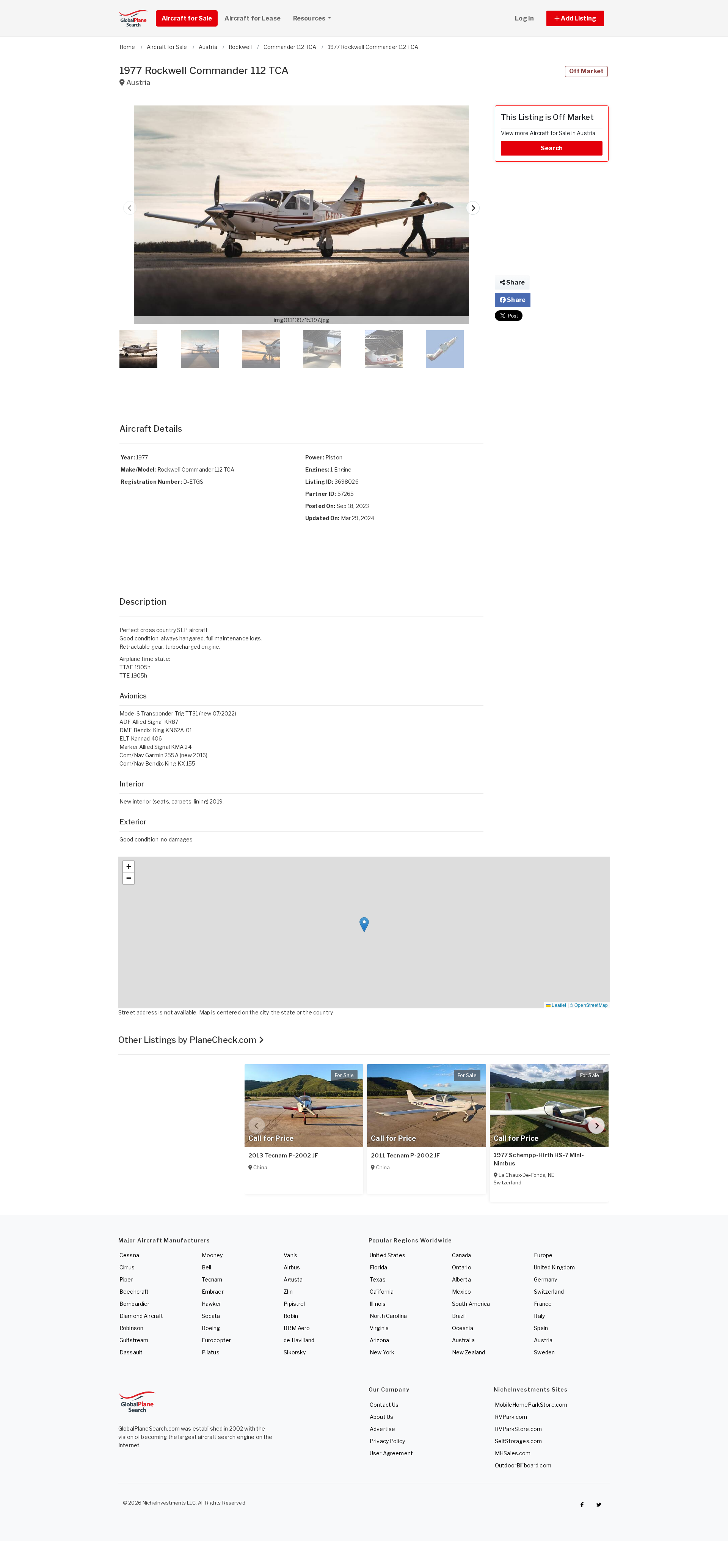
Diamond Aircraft (141, 1316)
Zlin (288, 1291)
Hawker (211, 1303)
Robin (291, 1316)
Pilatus (211, 1352)
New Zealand (468, 1352)
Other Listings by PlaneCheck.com (188, 1040)
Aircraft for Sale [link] (187, 18)
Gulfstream (133, 1340)
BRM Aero (297, 1328)
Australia (463, 1340)
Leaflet (558, 1005)
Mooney (212, 1255)
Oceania (462, 1328)
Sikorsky (295, 1352)
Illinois (378, 1303)
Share (515, 282)
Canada (461, 1255)
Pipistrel (294, 1303)
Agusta (293, 1279)
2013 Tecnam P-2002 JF (283, 1155)
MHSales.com (513, 1453)
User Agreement (391, 1453)
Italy (539, 1316)
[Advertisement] (301, 388)
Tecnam (212, 1279)
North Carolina (388, 1316)
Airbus (292, 1267)
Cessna (129, 1255)
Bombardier (134, 1303)
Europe (543, 1255)
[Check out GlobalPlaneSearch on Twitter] (599, 1505)
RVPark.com (511, 1417)
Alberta (461, 1279)
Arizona (379, 1340)
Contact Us (384, 1404)
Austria (543, 1340)
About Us (381, 1417)
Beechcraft (134, 1291)
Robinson (131, 1328)
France (543, 1303)
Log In (524, 18)
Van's (290, 1255)
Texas (378, 1279)
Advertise (382, 1429)
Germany (545, 1279)
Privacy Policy (387, 1441)
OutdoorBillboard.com (523, 1465)
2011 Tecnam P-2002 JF (405, 1155)
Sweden (544, 1352)
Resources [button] (309, 18)
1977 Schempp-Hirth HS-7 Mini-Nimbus (539, 1159)
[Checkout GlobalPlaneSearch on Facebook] (582, 1505)
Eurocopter (216, 1340)
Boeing (211, 1328)
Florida (378, 1267)
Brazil (459, 1316)
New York (382, 1352)
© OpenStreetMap (589, 1005)
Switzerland (549, 1291)
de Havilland (299, 1340)
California (382, 1291)
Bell (207, 1267)
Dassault (131, 1352)
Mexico (461, 1291)
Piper (126, 1279)
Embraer (213, 1291)
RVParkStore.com (518, 1429)
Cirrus (127, 1267)
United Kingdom (554, 1267)
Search (552, 148)
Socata (211, 1316)
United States (387, 1255)
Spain (541, 1328)
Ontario (461, 1267)
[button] (575, 18)
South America (471, 1303)
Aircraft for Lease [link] (252, 18)
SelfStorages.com (518, 1441)
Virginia (379, 1328)
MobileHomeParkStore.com (531, 1404)
